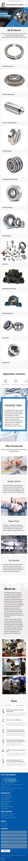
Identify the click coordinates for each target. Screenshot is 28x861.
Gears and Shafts (4, 808)
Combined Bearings (5, 799)
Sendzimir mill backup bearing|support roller (15, 750)
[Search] (22, 4)
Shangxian (9, 857)
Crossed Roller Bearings (6, 795)
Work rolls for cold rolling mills (13, 720)
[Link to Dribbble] (4, 859)
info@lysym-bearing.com (9, 782)
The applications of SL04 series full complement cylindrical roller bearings (15, 730)
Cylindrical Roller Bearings (6, 801)
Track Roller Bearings (5, 803)
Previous (1, 17)
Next (27, 17)
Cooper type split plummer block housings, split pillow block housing (15, 760)
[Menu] (25, 4)
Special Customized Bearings (7, 806)
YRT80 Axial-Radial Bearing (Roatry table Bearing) (15, 710)
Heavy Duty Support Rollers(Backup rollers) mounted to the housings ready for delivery (15, 741)
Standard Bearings (5, 804)
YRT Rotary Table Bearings (6, 797)
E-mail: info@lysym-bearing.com (14, 1)
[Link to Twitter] (2, 859)
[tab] (5, 382)
